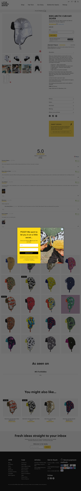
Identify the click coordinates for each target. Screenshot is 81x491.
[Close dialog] (62, 229)
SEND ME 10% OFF (29, 252)
